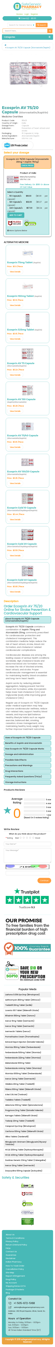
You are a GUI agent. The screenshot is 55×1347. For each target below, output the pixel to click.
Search (42, 25)
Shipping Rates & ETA (16, 1286)
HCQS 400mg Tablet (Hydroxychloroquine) (24, 1155)
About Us (10, 1234)
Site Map (10, 1272)
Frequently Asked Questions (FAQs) (23, 777)
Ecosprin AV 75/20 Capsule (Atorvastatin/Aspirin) (28, 47)
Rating (10, 838)
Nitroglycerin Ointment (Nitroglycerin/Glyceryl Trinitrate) (25, 1143)
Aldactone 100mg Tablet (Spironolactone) (24, 1105)
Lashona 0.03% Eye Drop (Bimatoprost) (22, 994)
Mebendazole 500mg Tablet (17, 1063)
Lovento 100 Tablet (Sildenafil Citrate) (22, 1010)
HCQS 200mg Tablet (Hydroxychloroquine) (24, 1149)
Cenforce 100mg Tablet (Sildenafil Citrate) (24, 1131)
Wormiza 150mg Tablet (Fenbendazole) (23, 1047)
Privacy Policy (12, 1241)
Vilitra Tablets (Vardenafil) (17, 1136)
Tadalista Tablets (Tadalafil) (18, 1100)
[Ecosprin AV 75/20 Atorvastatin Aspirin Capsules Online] (28, 73)
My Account (11, 1282)
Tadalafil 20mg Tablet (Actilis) (18, 1005)
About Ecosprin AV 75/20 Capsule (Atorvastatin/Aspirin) (22, 620)
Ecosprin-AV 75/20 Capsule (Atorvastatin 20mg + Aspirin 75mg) (27, 160)
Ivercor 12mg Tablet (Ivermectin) (20, 1165)
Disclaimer (10, 1258)
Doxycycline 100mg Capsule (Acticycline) (23, 1170)
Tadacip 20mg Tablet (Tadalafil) (20, 1121)
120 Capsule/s (15, 202)
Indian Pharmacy (13, 1261)
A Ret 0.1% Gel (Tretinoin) (16, 1094)
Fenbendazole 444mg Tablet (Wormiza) (23, 1068)
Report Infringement (15, 1276)
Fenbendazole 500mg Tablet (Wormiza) (23, 1052)
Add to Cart (15, 215)
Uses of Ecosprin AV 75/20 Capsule (22, 738)
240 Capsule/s (16, 208)
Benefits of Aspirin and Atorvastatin (23, 743)
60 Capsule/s (15, 196)
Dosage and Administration (19, 754)
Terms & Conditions (15, 1238)
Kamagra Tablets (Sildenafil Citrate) (21, 1115)
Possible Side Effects (15, 760)
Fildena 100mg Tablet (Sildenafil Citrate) (23, 1089)
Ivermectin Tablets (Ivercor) (18, 1031)
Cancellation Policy (15, 1269)
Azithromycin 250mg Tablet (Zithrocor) (22, 1000)
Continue (44, 880)
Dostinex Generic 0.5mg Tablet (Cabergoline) (25, 1160)
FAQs (8, 1248)
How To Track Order (15, 1265)
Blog (8, 1292)
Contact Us (11, 1251)
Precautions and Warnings (18, 765)
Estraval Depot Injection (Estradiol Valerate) (24, 1042)
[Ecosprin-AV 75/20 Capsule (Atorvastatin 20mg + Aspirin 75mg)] (13, 179)
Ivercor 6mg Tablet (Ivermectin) (19, 1021)
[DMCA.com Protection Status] (27, 1185)
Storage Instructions (15, 782)
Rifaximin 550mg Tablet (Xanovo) (20, 1015)
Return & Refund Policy (16, 1244)
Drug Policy (11, 1279)
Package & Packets (15, 1289)
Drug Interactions (14, 771)
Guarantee (11, 1255)
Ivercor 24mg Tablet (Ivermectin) (20, 1078)
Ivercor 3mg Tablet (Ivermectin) (19, 1026)
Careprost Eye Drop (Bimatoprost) (20, 1126)
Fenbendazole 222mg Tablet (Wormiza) (23, 1057)
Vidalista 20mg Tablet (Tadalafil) (20, 1084)
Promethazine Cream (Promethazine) (22, 1036)
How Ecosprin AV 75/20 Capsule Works (24, 749)
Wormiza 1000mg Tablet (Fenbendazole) (23, 1073)
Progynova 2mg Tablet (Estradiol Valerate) (24, 1110)
